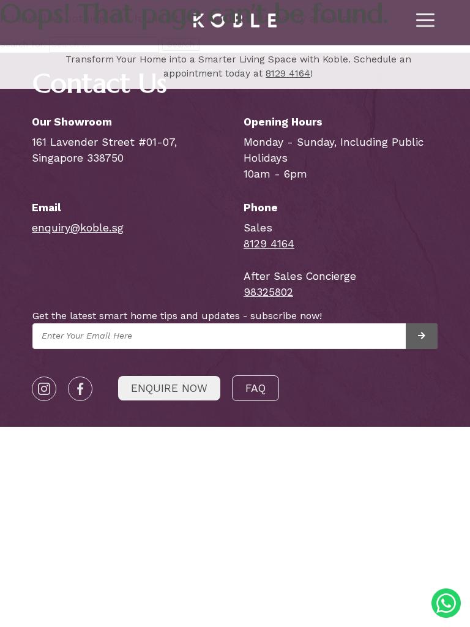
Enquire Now (169, 388)
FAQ (255, 388)
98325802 (268, 292)
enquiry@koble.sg (78, 228)
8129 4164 (288, 73)
